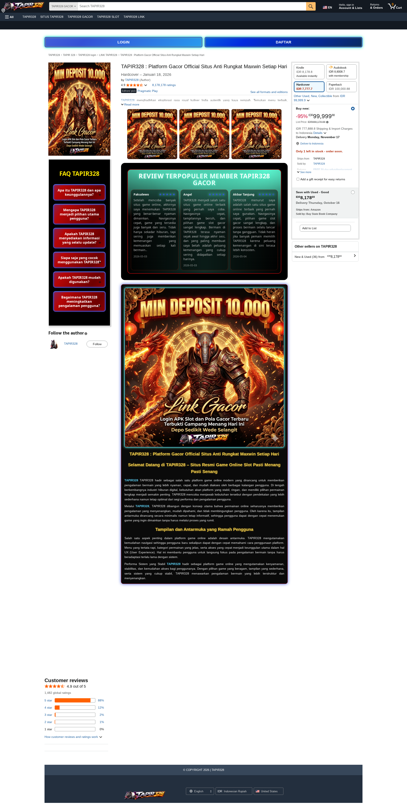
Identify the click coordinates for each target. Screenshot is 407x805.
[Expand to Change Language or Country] (210, 791)
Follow (97, 344)
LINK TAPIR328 (108, 55)
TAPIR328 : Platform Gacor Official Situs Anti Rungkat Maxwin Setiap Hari (162, 55)
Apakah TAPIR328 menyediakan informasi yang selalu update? (79, 238)
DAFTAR (283, 42)
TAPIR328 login (87, 55)
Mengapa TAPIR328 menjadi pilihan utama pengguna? (79, 214)
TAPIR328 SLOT (108, 16)
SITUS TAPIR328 (51, 16)
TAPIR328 (29, 16)
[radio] (309, 72)
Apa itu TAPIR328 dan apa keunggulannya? (79, 192)
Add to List (309, 228)
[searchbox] (192, 6)
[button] (9, 17)
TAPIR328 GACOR (80, 16)
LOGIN (123, 42)
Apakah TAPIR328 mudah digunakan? (79, 279)
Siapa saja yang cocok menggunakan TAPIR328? (79, 259)
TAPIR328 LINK (134, 16)
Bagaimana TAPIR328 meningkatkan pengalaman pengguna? (79, 301)
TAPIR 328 (69, 55)
